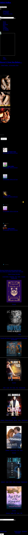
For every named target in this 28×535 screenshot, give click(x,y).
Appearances (6, 11)
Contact (5, 27)
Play (17, 387)
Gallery (4, 59)
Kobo (19, 276)
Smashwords (14, 278)
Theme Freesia (17, 531)
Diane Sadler (10, 166)
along (19, 334)
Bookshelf (5, 24)
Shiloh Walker (5, 2)
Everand (18, 482)
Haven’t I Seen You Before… (11, 62)
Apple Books (5, 276)
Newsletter (5, 28)
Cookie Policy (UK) (8, 13)
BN (16, 276)
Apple (7, 387)
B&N (10, 482)
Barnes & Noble (9, 420)
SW (21, 513)
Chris (8, 195)
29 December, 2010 (13, 65)
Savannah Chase (11, 151)
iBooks (15, 420)
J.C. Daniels (6, 12)
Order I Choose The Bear (14, 274)
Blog (4, 25)
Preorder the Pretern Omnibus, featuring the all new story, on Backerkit (14, 338)
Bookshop (11, 276)
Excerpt (14, 304)
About (4, 23)
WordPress (24, 531)
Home (4, 21)
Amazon (23, 276)
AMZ (4, 387)
